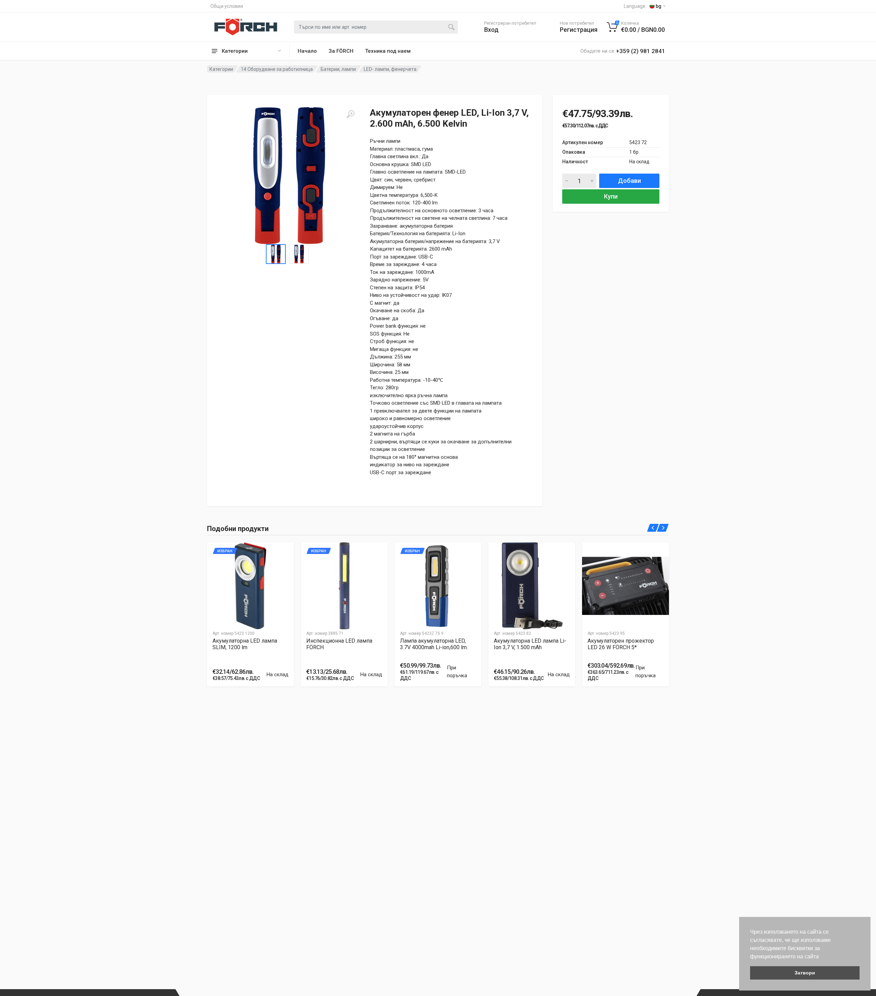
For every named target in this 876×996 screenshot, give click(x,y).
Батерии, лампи (338, 69)
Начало (307, 51)
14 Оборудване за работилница (277, 69)
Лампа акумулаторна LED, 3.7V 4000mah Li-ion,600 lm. (434, 644)
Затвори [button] (805, 972)
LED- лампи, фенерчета (390, 69)
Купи (611, 196)
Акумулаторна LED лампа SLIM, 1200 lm (244, 644)
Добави (629, 180)
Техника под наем (388, 51)
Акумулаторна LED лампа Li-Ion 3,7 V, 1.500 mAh (530, 644)
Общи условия (226, 6)
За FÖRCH (340, 51)
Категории (221, 69)
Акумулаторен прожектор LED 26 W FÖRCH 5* (621, 644)
